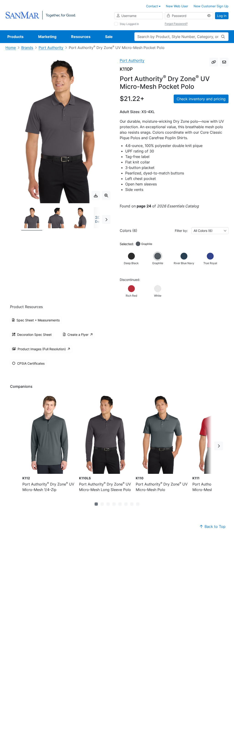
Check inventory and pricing (201, 99)
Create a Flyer (77, 334)
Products (15, 36)
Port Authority (51, 47)
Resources (80, 36)
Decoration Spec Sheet (34, 334)
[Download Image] (95, 195)
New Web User (177, 6)
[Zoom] (106, 195)
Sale (109, 36)
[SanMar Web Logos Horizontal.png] (40, 15)
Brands (27, 47)
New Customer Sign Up (211, 6)
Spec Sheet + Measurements (38, 320)
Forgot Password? (176, 23)
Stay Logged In (129, 24)
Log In (221, 16)
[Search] (223, 36)
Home (10, 47)
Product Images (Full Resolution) (42, 349)
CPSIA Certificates (31, 363)
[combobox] (210, 230)
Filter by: (181, 231)
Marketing (47, 36)
